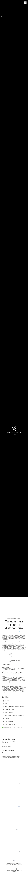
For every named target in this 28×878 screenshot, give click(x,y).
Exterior (21, 806)
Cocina (21, 851)
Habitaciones (20, 829)
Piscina (21, 783)
